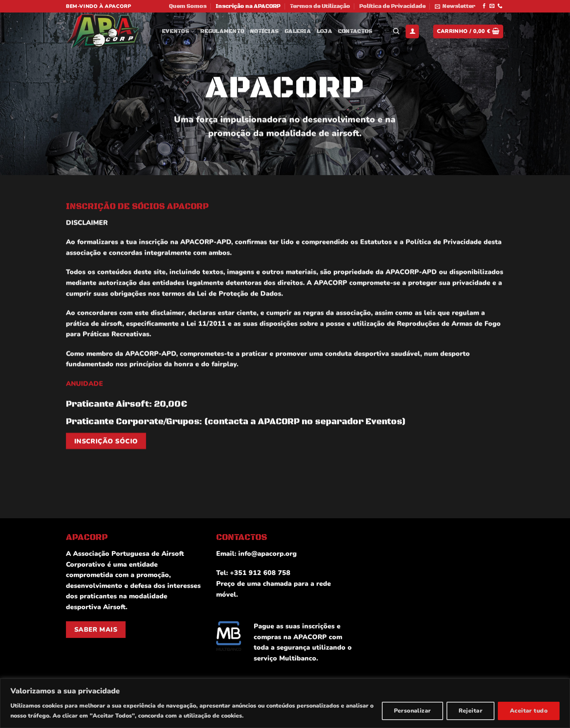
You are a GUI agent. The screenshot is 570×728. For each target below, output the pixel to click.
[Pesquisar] (396, 31)
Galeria (298, 31)
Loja (324, 31)
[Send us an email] (491, 6)
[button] (455, 6)
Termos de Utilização (320, 6)
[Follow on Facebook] (484, 6)
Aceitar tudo (528, 711)
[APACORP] (107, 31)
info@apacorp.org (267, 553)
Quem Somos (188, 6)
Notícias (264, 31)
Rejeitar (470, 711)
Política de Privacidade (392, 6)
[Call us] (499, 6)
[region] (285, 703)
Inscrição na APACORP (248, 6)
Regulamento (222, 31)
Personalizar (412, 711)
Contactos (355, 31)
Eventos (175, 31)
